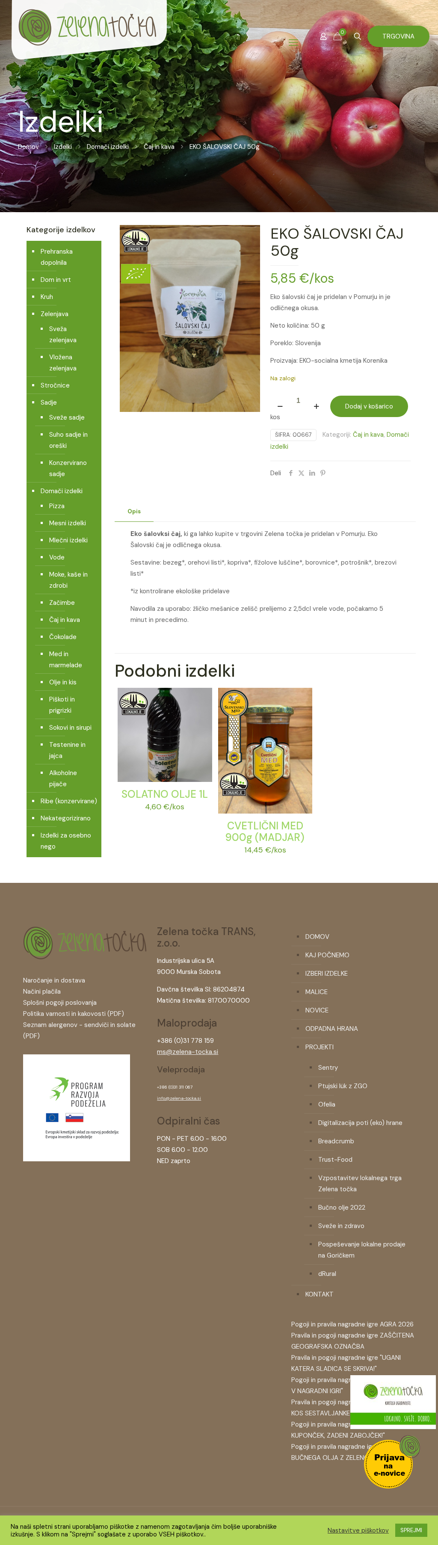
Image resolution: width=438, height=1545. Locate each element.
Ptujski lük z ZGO (342, 1086)
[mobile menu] (293, 43)
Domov (28, 146)
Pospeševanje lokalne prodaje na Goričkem (361, 1250)
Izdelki (63, 146)
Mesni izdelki (67, 523)
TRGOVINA (398, 36)
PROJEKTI (319, 1047)
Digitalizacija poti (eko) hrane (360, 1123)
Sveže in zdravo (341, 1226)
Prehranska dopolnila (57, 257)
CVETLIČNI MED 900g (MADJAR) (265, 831)
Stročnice (55, 385)
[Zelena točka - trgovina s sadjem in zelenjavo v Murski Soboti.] (89, 43)
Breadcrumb (336, 1141)
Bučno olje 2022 (341, 1207)
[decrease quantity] (279, 406)
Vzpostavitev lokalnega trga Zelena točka (360, 1183)
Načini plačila (42, 991)
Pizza (57, 506)
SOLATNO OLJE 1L (164, 794)
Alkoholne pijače (63, 778)
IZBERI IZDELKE (326, 973)
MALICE (316, 992)
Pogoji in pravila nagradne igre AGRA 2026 (352, 1324)
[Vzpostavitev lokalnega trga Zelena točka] (76, 1159)
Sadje (49, 402)
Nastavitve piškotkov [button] (358, 1530)
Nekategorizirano (66, 818)
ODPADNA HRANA (331, 1028)
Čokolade (63, 637)
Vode (57, 557)
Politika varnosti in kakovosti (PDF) (73, 1013)
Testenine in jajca (67, 750)
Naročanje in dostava (54, 980)
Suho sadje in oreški (68, 440)
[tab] (134, 511)
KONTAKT (319, 1294)
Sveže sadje (67, 417)
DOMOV (317, 936)
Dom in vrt (56, 279)
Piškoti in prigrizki (62, 705)
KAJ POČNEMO (327, 955)
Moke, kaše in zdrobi (68, 580)
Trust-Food (335, 1159)
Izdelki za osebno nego (66, 841)
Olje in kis (63, 682)
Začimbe (62, 602)
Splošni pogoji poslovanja (60, 1002)
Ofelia (326, 1104)
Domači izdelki (108, 146)
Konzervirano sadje (68, 468)
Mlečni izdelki (68, 540)
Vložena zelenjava (63, 363)
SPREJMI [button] (411, 1530)
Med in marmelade (65, 659)
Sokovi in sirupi (70, 727)
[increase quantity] (316, 406)
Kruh (47, 297)
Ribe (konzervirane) (69, 801)
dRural (327, 1274)
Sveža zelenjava (63, 334)
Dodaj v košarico (369, 406)
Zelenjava (54, 314)
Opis (134, 511)
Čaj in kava (159, 146)
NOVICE (316, 1010)
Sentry (328, 1067)
